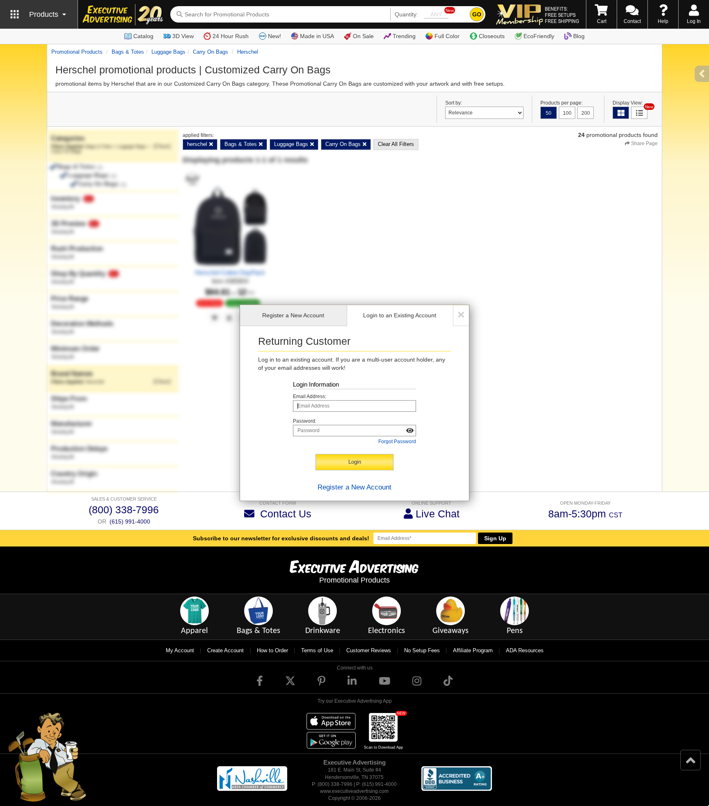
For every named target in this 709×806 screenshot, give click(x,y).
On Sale (363, 36)
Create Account (225, 650)
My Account (180, 650)
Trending (404, 36)
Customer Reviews (368, 650)
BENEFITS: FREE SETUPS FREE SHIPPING (562, 14)
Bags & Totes (128, 52)
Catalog (143, 36)
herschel (247, 52)
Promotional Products (77, 52)
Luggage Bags (168, 52)
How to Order (272, 650)
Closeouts (492, 36)
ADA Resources (525, 650)
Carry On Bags (210, 52)
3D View (183, 36)
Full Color (447, 36)
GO (476, 14)
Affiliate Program (473, 650)
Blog (579, 36)
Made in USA (317, 36)
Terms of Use (317, 650)
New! (274, 36)
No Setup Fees (422, 650)
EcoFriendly (539, 36)
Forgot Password (397, 442)
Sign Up (495, 538)
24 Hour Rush (231, 36)
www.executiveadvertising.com (354, 791)
